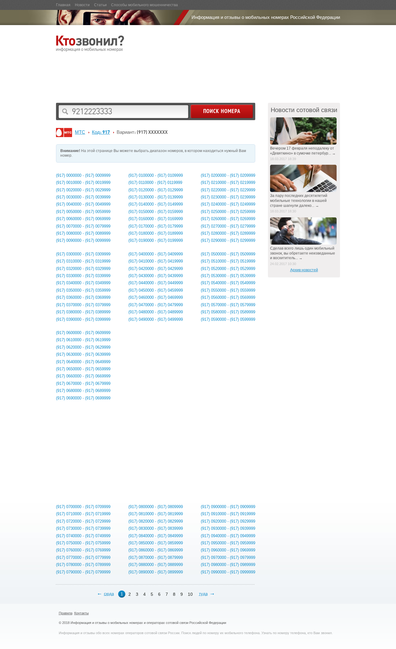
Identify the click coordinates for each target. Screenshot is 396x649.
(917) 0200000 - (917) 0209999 (228, 175)
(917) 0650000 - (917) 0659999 (83, 369)
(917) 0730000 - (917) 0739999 (83, 528)
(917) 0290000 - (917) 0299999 (228, 240)
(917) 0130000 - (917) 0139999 (155, 197)
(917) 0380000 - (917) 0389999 (83, 312)
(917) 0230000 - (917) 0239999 (228, 197)
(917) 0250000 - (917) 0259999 (228, 211)
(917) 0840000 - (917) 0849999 (155, 536)
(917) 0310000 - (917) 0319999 (83, 261)
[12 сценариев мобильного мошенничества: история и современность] (304, 178)
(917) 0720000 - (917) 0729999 (83, 521)
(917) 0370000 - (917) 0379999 (83, 305)
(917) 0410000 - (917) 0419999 (155, 261)
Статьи (100, 5)
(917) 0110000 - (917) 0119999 (155, 182)
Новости (82, 5)
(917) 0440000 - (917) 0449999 (155, 283)
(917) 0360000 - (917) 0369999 (83, 297)
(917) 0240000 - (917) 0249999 (228, 204)
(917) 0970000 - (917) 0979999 (228, 557)
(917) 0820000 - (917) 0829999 (155, 521)
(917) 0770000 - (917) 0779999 (83, 557)
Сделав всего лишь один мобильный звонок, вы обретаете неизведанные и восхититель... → (302, 253)
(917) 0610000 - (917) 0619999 (83, 340)
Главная (63, 5)
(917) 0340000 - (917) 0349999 (83, 283)
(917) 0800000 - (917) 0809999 (155, 506)
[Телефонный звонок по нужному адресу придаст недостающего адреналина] (304, 231)
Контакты (81, 613)
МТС (80, 132)
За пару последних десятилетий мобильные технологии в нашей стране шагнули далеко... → (298, 200)
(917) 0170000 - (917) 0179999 (155, 226)
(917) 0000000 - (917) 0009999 (83, 175)
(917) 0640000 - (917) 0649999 (83, 361)
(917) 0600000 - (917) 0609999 (83, 332)
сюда (109, 593)
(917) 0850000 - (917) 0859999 (155, 543)
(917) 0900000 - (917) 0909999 (228, 506)
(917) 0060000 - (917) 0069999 (83, 218)
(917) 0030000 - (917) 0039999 (83, 197)
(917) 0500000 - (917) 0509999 (228, 254)
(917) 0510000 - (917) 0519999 (228, 261)
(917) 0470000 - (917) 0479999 (155, 305)
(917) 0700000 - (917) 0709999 (83, 506)
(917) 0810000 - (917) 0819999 (155, 514)
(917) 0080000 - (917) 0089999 (83, 233)
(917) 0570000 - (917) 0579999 (228, 305)
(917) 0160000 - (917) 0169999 (155, 218)
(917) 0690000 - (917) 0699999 (83, 398)
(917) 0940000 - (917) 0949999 (228, 536)
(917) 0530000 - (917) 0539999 (228, 275)
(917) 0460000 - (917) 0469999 (155, 297)
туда (203, 593)
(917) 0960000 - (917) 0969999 (228, 550)
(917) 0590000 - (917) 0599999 (228, 319)
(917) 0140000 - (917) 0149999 (155, 204)
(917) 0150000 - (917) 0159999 (155, 211)
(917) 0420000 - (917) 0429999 (155, 268)
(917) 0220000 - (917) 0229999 (228, 190)
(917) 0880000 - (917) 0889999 (155, 564)
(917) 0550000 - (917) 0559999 (228, 290)
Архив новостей (304, 270)
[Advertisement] (168, 76)
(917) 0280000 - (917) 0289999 (228, 233)
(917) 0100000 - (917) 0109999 (155, 175)
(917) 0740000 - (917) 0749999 (83, 536)
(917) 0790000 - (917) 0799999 (83, 572)
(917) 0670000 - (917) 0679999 (83, 383)
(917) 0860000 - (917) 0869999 (155, 550)
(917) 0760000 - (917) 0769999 (83, 550)
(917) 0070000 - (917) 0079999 (83, 226)
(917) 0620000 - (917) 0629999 (83, 347)
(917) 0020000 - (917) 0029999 (83, 190)
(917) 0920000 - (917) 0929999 (228, 521)
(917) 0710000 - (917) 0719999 (83, 514)
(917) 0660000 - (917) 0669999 (83, 376)
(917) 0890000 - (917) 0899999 (155, 572)
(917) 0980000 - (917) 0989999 (228, 564)
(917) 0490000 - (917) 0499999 (155, 319)
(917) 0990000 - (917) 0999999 (228, 572)
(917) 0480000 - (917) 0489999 (155, 312)
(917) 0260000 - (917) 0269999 (228, 218)
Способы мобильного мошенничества (144, 5)
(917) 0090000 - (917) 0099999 (83, 240)
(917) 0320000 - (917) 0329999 (83, 268)
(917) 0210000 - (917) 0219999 (228, 182)
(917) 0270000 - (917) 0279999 (228, 226)
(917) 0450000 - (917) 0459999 (155, 290)
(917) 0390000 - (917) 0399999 (83, 319)
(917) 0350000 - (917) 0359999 (83, 290)
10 (190, 594)
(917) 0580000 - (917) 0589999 (228, 312)
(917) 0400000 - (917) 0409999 (155, 254)
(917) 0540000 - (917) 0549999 (228, 283)
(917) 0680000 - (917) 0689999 (83, 390)
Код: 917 (101, 132)
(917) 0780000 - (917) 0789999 (83, 564)
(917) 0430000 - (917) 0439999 (155, 275)
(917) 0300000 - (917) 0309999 (83, 254)
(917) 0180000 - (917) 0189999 (155, 233)
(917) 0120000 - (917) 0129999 (155, 190)
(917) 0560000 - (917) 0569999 (228, 297)
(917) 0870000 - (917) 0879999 (155, 557)
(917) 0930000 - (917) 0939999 (228, 528)
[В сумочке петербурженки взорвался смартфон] (304, 131)
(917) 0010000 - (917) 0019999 (83, 182)
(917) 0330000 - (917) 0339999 (83, 275)
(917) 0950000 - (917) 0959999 (228, 543)
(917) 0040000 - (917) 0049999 (83, 204)
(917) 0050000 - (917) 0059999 (83, 211)
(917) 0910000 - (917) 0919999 (228, 514)
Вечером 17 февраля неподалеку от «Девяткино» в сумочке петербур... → (303, 150)
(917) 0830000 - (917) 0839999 (155, 528)
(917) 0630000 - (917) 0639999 (83, 354)
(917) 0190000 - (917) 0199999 (155, 240)
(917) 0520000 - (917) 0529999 (228, 268)
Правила (65, 613)
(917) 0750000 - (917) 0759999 (83, 543)
